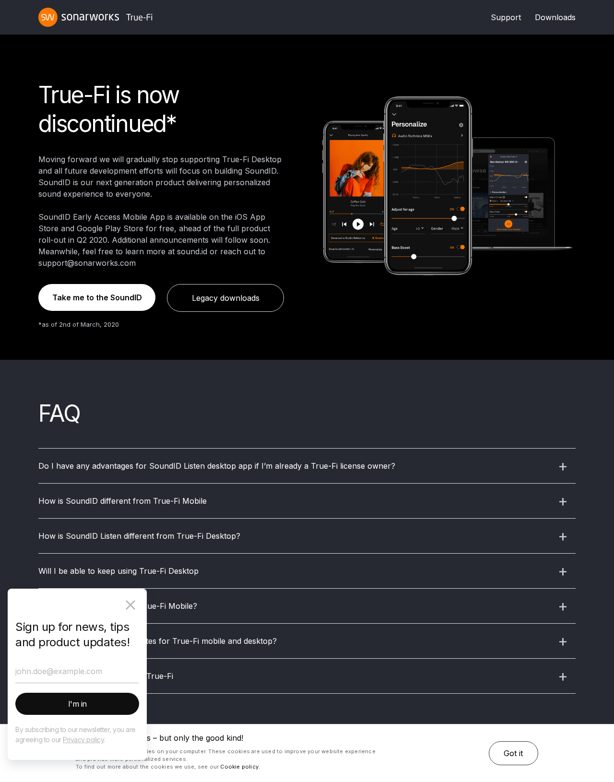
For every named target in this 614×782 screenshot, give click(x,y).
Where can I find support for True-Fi (105, 676)
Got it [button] (513, 753)
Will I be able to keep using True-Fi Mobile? (117, 606)
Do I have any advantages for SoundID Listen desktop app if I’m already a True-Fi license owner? (216, 466)
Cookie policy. (240, 766)
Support (506, 17)
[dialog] (307, 753)
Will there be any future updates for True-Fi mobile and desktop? (157, 641)
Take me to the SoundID (97, 297)
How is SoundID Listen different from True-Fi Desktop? (139, 536)
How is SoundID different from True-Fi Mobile (122, 501)
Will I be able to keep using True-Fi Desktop (118, 571)
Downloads (555, 17)
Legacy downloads (226, 298)
